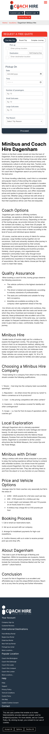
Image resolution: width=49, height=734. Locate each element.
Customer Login (15, 13)
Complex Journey (37, 40)
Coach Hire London (8, 671)
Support (4, 686)
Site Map (5, 699)
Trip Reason (10, 118)
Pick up (12, 45)
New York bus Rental (9, 644)
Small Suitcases (12, 98)
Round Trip (23, 40)
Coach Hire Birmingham (9, 658)
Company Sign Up (8, 622)
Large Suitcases (12, 106)
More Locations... (7, 650)
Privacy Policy (6, 689)
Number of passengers (15, 90)
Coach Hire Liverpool (9, 668)
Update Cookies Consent (10, 703)
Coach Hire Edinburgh (9, 662)
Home (4, 23)
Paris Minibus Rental (8, 634)
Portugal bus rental (8, 647)
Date (8, 70)
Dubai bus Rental (7, 640)
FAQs (3, 683)
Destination (14, 53)
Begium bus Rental (8, 637)
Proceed (24, 131)
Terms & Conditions (8, 693)
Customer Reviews (8, 626)
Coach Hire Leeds (8, 665)
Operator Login (31, 13)
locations (12, 23)
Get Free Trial (23, 17)
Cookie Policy (6, 696)
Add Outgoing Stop (35, 53)
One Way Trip (10, 40)
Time (8, 79)
